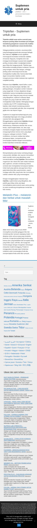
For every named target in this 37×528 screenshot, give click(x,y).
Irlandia (20, 300)
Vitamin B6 (7, 331)
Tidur (21, 327)
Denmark (13, 293)
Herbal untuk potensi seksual (10, 296)
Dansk (7, 345)
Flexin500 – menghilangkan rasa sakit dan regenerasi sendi (16, 451)
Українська (9, 365)
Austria (7, 289)
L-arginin (28, 304)
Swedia (8, 327)
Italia (26, 299)
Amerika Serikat (21, 285)
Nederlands (15, 353)
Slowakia (12, 324)
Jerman (8, 304)
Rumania (14, 321)
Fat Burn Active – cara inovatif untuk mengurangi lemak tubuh (17, 389)
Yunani (12, 331)
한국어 (7, 353)
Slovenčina (9, 359)
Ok (19, 525)
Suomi (14, 348)
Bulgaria (28, 289)
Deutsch (14, 345)
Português (8, 356)
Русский (24, 356)
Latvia (5, 307)
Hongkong (20, 296)
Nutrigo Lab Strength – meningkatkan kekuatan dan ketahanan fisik (15, 427)
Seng (24, 321)
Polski (23, 353)
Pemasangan (19, 310)
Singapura (28, 321)
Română (16, 356)
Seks (20, 321)
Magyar (15, 350)
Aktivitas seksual (8, 285)
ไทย (24, 362)
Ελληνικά (21, 345)
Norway (13, 310)
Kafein (14, 304)
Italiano (21, 350)
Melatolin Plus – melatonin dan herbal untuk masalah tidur (17, 198)
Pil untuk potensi (20, 313)
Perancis (9, 313)
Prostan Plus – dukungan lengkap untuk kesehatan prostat (18, 475)
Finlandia (21, 293)
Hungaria (27, 296)
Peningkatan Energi (28, 309)
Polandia (9, 317)
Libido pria (10, 307)
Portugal (18, 317)
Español (8, 348)
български (20, 342)
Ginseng (28, 293)
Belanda (15, 289)
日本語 (28, 350)
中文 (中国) (27, 365)
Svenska (19, 362)
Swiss (15, 327)
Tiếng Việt (17, 365)
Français (21, 348)
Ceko (6, 293)
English (28, 345)
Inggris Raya (10, 300)
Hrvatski (8, 350)
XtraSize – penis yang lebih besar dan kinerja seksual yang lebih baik (18, 402)
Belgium (23, 289)
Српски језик (9, 362)
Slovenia (6, 324)
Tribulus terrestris (29, 328)
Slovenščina (18, 359)
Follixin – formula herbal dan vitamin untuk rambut (16, 415)
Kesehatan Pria (21, 304)
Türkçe (30, 362)
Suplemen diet (22, 324)
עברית (27, 348)
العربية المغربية (10, 342)
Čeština (28, 342)
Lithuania (15, 307)
